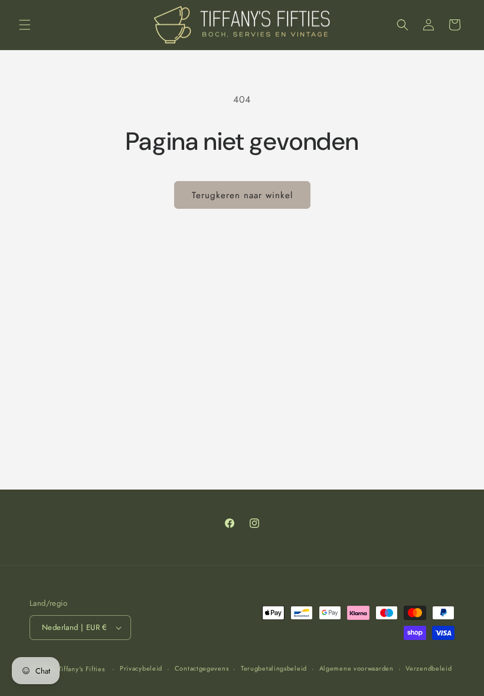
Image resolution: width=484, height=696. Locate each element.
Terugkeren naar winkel (242, 195)
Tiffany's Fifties (81, 669)
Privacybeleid (141, 668)
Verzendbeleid (428, 668)
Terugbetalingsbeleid (274, 668)
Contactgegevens (202, 668)
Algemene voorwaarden (356, 668)
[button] (25, 25)
